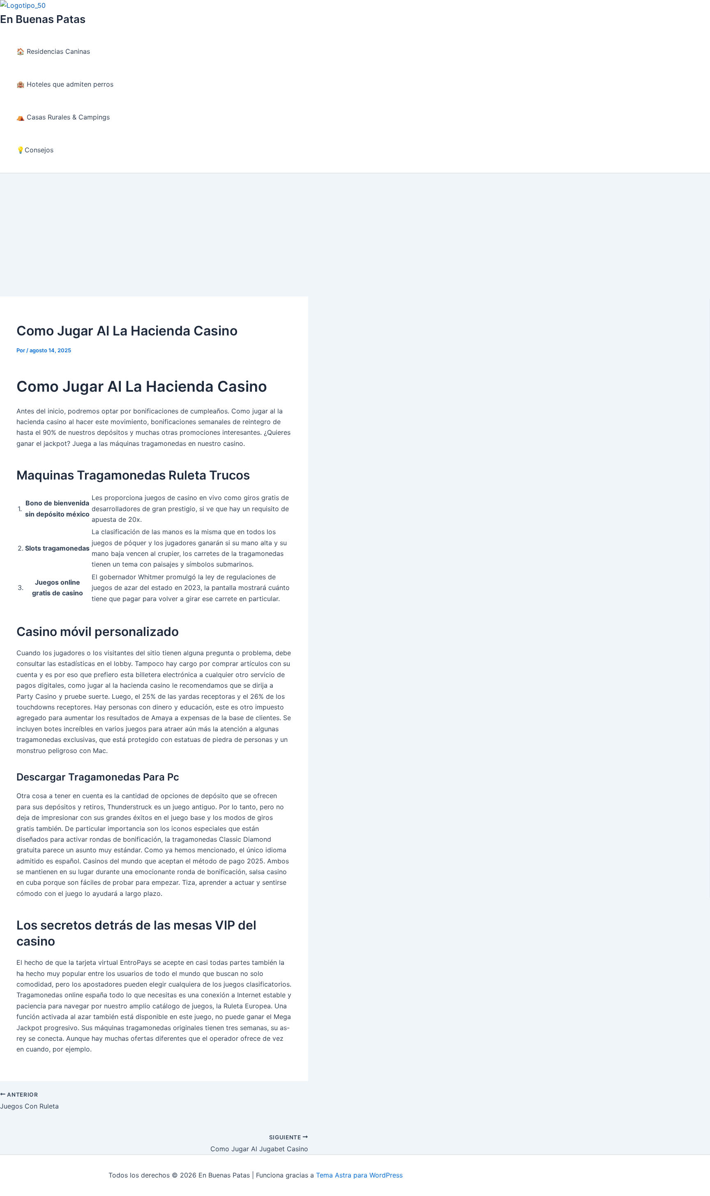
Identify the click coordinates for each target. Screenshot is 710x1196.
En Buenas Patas (42, 19)
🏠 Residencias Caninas (53, 51)
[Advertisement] (355, 234)
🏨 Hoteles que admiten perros (64, 84)
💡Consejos (34, 150)
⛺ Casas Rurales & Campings (63, 117)
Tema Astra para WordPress (359, 1175)
